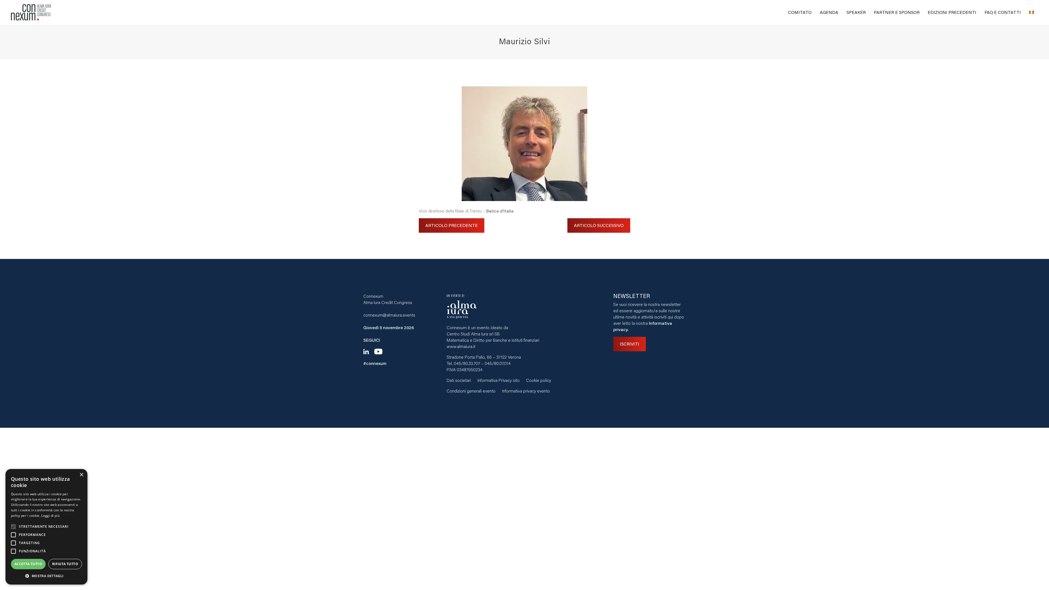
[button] (46, 576)
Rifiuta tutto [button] (65, 564)
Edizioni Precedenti (952, 12)
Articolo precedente (451, 225)
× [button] (81, 475)
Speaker (856, 12)
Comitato (800, 12)
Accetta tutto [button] (28, 564)
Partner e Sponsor (897, 12)
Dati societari (459, 380)
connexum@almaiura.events (389, 315)
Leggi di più (50, 515)
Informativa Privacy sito (499, 380)
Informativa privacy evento (526, 391)
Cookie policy (538, 380)
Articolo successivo (599, 225)
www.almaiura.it (461, 346)
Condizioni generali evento (471, 391)
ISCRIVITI (629, 344)
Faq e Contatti (1003, 12)
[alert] (46, 527)
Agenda (829, 12)
